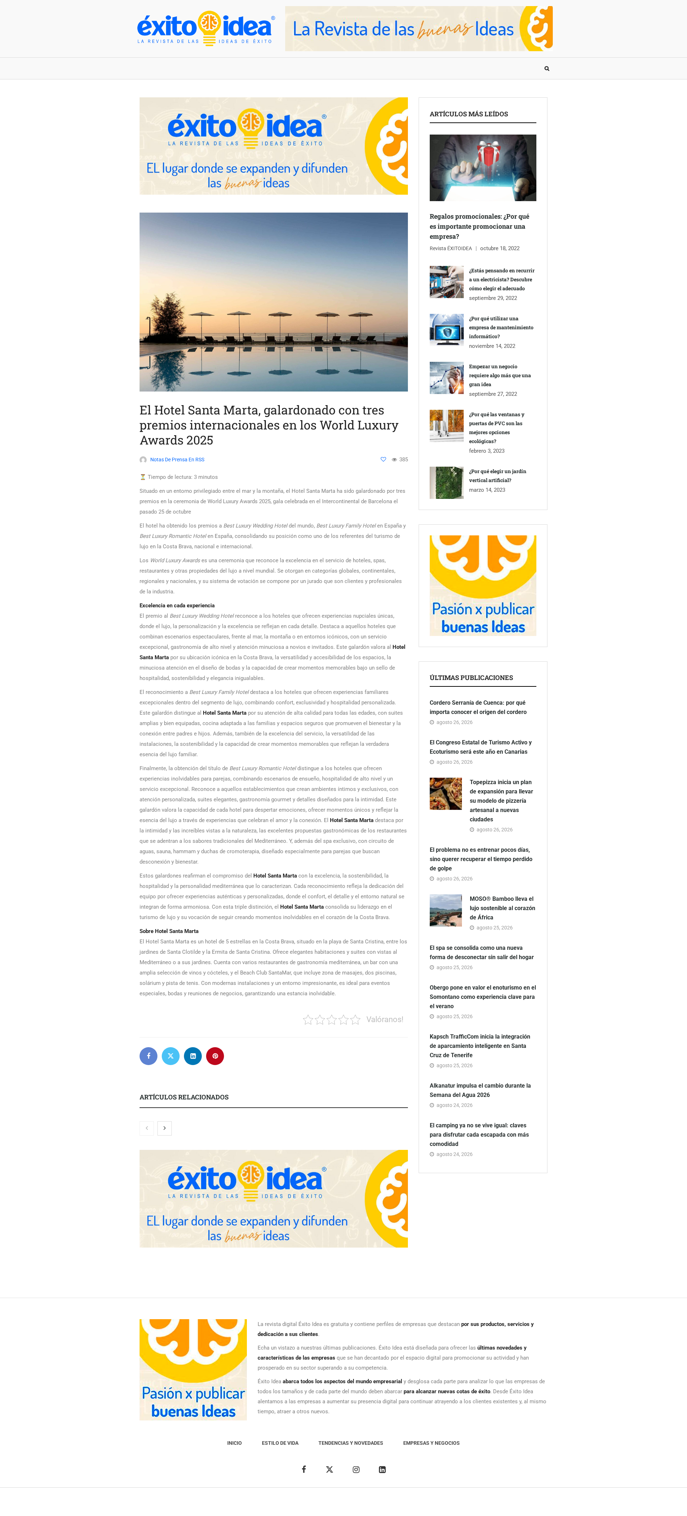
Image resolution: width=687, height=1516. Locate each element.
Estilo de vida (187, 68)
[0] (383, 459)
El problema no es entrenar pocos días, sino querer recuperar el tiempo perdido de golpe (481, 859)
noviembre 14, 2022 (492, 346)
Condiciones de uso (474, 1505)
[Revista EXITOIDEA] (205, 28)
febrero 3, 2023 (487, 451)
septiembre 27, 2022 (493, 394)
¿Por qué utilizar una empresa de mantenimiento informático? (501, 327)
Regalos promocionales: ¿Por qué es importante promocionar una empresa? (479, 226)
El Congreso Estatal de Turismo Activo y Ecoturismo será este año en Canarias (481, 747)
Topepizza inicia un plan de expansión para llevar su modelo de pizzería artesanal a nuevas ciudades (501, 801)
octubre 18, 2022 (500, 248)
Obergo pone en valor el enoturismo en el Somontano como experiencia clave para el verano (483, 997)
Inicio (148, 68)
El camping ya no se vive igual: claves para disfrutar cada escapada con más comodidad (479, 1134)
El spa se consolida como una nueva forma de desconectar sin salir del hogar (482, 952)
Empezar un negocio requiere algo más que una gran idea (500, 375)
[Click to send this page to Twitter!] (171, 1056)
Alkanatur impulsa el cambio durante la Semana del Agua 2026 (480, 1090)
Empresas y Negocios (330, 68)
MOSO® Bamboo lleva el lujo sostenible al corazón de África (502, 908)
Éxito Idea (299, 1505)
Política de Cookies (424, 1505)
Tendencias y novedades (253, 68)
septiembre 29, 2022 (493, 298)
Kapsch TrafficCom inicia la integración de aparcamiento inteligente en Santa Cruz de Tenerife (480, 1046)
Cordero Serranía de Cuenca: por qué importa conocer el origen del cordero (478, 707)
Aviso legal (328, 1505)
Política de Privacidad (371, 1505)
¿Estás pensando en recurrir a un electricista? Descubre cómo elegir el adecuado (502, 279)
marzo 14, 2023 (487, 490)
